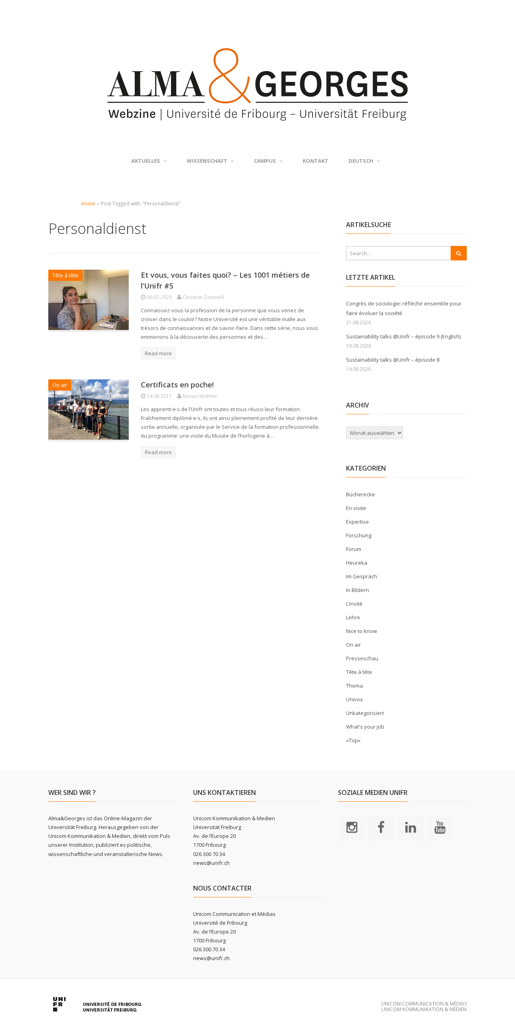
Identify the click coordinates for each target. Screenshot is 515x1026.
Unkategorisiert (365, 713)
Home (88, 203)
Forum (353, 549)
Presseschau (362, 658)
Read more (158, 353)
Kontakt (315, 160)
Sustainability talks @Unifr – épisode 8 (392, 359)
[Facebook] (381, 826)
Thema (354, 685)
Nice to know (361, 631)
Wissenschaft (207, 160)
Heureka (356, 562)
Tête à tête (65, 275)
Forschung (358, 535)
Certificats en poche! (177, 384)
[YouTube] (439, 826)
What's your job (365, 726)
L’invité (354, 603)
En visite (356, 508)
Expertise (357, 521)
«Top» (353, 740)
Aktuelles (145, 160)
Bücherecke (360, 494)
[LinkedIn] (410, 826)
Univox (354, 699)
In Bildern (357, 590)
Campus (265, 160)
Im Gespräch (361, 576)
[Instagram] (351, 826)
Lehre (353, 617)
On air (59, 385)
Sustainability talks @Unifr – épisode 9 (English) (403, 336)
